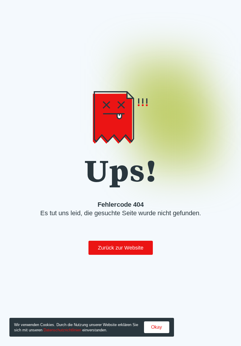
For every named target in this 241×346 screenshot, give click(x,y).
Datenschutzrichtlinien (62, 330)
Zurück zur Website (120, 248)
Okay (156, 327)
